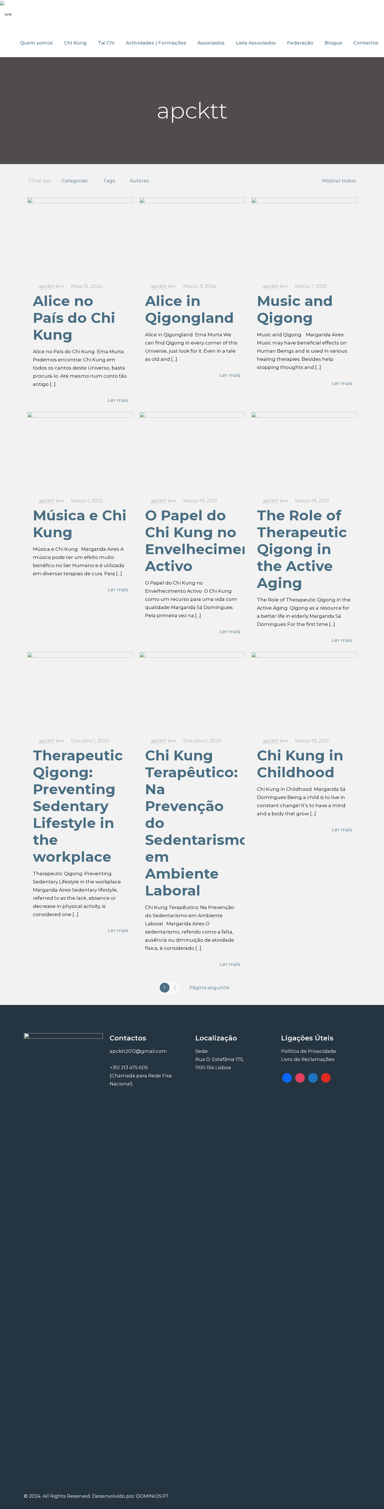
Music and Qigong (295, 309)
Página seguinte (209, 987)
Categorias (75, 180)
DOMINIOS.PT (152, 1496)
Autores (139, 180)
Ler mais (118, 400)
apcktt (47, 286)
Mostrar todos (339, 180)
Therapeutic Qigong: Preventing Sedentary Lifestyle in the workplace (78, 806)
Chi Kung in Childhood (300, 764)
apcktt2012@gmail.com (138, 1051)
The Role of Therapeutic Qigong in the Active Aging (302, 549)
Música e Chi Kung (80, 524)
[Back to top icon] (350, 1495)
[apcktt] (6, 14)
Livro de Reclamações (308, 1059)
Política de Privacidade (308, 1051)
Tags (109, 180)
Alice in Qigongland (189, 309)
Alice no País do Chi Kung (74, 317)
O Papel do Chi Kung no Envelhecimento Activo (206, 541)
